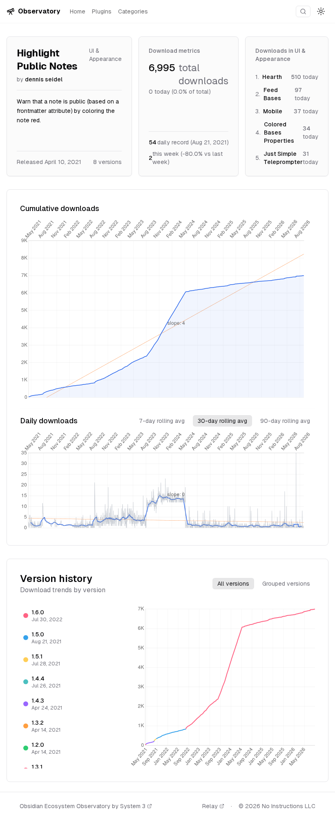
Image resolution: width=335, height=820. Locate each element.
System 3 (132, 806)
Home (77, 11)
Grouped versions (286, 583)
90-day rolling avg (285, 421)
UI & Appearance (105, 54)
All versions (233, 583)
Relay (210, 806)
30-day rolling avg (222, 421)
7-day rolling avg (162, 421)
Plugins (102, 11)
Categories (133, 11)
